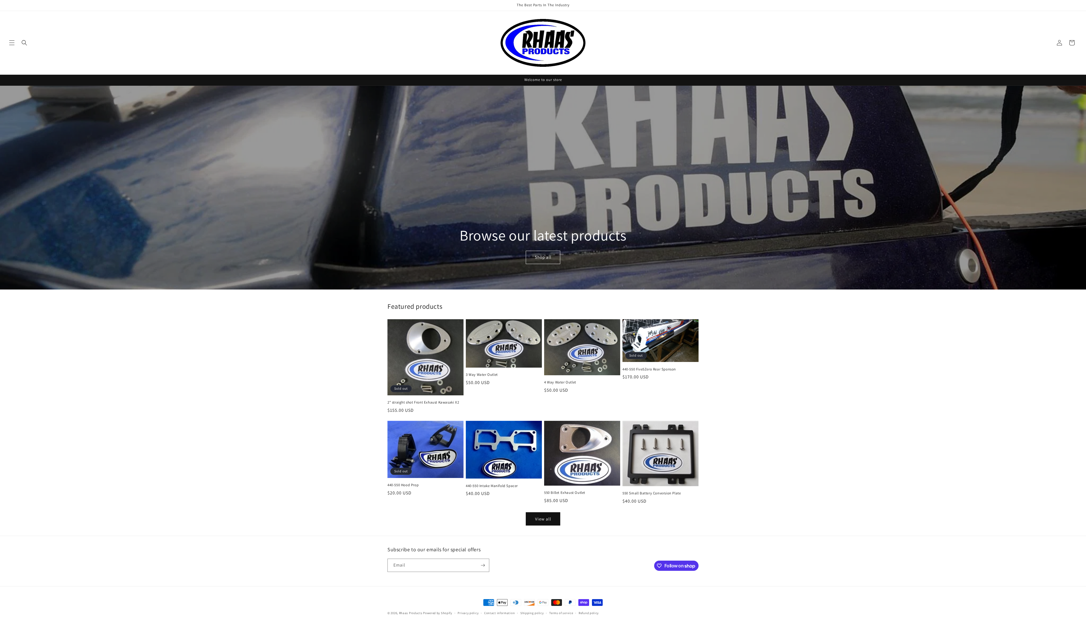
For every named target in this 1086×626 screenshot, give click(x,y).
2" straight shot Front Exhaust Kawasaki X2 (423, 402)
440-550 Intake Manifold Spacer (492, 486)
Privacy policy (468, 613)
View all (543, 519)
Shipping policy (532, 613)
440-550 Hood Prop (403, 485)
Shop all (543, 257)
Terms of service (561, 613)
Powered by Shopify (437, 613)
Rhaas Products (411, 613)
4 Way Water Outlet (560, 382)
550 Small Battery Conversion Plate (651, 493)
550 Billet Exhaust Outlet (564, 492)
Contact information (499, 613)
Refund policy (589, 613)
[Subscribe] (483, 565)
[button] (12, 43)
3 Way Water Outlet (482, 374)
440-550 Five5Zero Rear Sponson (649, 369)
